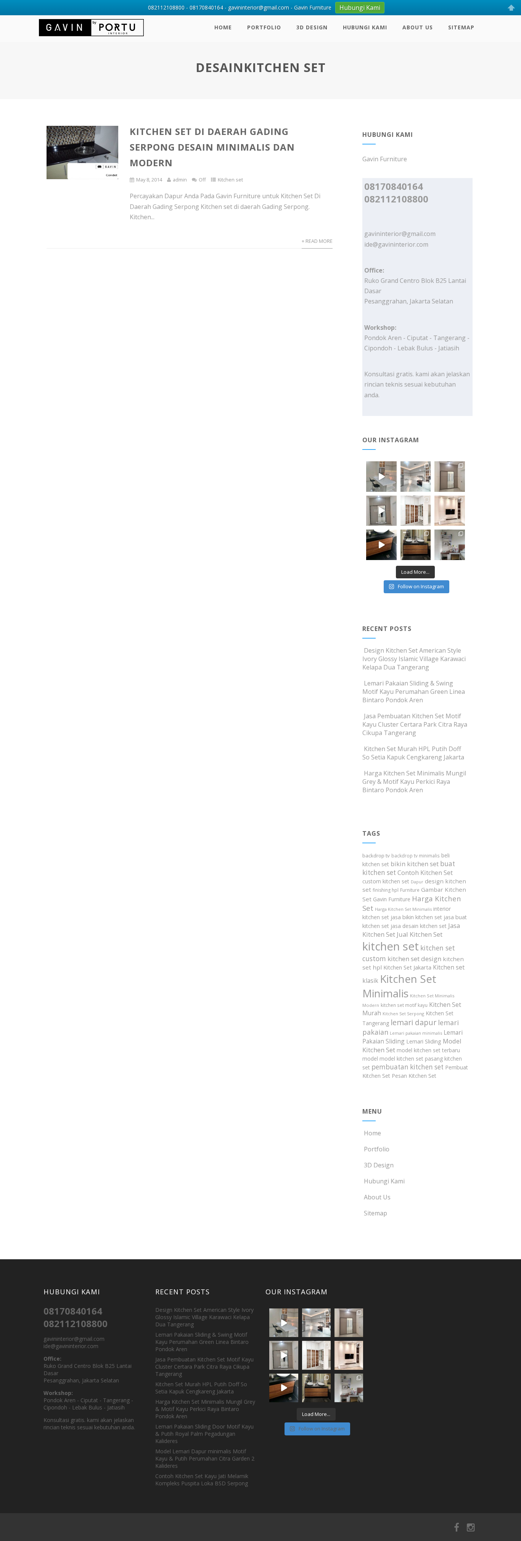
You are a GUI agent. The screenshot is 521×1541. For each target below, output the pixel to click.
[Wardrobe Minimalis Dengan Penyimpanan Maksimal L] (449, 476)
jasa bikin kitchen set (416, 917)
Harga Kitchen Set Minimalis (403, 909)
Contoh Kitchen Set (425, 872)
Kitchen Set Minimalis (399, 985)
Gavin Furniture (391, 899)
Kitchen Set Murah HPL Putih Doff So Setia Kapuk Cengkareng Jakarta (413, 753)
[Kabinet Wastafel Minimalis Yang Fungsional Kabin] (415, 545)
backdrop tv (376, 855)
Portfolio (264, 27)
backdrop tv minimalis (415, 855)
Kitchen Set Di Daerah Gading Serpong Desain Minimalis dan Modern (212, 147)
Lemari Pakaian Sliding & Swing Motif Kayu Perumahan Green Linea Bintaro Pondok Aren (413, 691)
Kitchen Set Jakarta (407, 967)
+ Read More (317, 241)
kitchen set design (414, 958)
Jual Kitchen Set (419, 934)
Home (223, 27)
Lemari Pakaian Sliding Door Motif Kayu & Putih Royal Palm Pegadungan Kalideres (204, 1434)
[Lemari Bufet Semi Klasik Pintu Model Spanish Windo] (415, 511)
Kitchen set (230, 179)
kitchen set (390, 946)
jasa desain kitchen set (419, 925)
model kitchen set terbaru (428, 1050)
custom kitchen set (385, 881)
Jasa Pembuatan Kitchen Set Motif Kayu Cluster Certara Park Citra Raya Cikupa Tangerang (414, 724)
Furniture (410, 890)
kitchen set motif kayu (404, 1005)
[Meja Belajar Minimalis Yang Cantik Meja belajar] (449, 545)
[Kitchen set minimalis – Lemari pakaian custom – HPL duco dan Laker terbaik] (91, 38)
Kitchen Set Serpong (403, 1013)
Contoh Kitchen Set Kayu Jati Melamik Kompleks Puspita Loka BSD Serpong (201, 1479)
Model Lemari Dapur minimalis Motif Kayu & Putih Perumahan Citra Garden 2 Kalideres (204, 1458)
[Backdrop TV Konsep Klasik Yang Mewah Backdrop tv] (449, 511)
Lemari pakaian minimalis (416, 1033)
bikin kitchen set (415, 864)
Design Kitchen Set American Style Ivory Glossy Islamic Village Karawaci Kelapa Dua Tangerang (414, 658)
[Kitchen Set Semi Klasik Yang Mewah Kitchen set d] (415, 476)
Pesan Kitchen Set (414, 1075)
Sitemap (461, 27)
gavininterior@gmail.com (400, 234)
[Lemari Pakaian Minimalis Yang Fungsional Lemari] (381, 511)
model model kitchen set (392, 1058)
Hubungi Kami (365, 27)
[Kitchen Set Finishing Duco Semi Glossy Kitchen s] (381, 476)
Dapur (417, 881)
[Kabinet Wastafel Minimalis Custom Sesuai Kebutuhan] (381, 545)
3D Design (312, 27)
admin (180, 179)
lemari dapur (413, 1022)
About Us (417, 27)
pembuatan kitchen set (407, 1067)
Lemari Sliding (423, 1041)
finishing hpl (386, 890)
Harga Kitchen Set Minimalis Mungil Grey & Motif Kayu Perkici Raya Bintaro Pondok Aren (414, 781)
